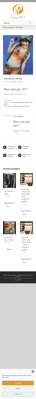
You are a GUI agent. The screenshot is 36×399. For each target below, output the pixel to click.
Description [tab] (7, 115)
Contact (18, 276)
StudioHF (19, 279)
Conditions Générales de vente (25, 275)
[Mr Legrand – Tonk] (9, 180)
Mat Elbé (25, 106)
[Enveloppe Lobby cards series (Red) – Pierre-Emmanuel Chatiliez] (26, 179)
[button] (33, 371)
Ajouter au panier (7, 204)
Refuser (18, 388)
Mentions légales (12, 275)
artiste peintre (17, 106)
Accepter (18, 383)
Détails (12, 203)
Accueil (5, 275)
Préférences (18, 394)
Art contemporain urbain (20, 102)
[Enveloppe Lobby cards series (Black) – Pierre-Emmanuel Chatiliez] (26, 227)
